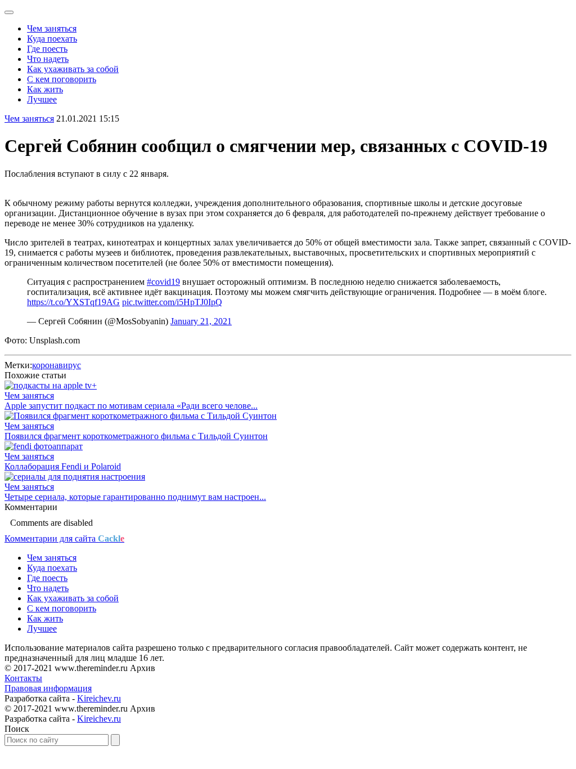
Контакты (23, 678)
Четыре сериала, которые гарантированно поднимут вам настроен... (135, 497)
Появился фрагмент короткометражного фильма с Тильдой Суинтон (136, 436)
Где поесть (47, 48)
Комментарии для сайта (64, 538)
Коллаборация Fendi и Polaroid (62, 466)
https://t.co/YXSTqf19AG (73, 302)
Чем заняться (51, 28)
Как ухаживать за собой (73, 69)
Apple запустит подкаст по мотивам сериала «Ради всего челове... (131, 405)
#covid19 (163, 282)
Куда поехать (52, 38)
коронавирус (56, 365)
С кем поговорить (61, 79)
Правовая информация (48, 688)
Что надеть (48, 59)
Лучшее (42, 99)
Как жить (45, 89)
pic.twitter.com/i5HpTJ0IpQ (172, 302)
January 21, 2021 (201, 321)
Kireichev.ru (99, 698)
